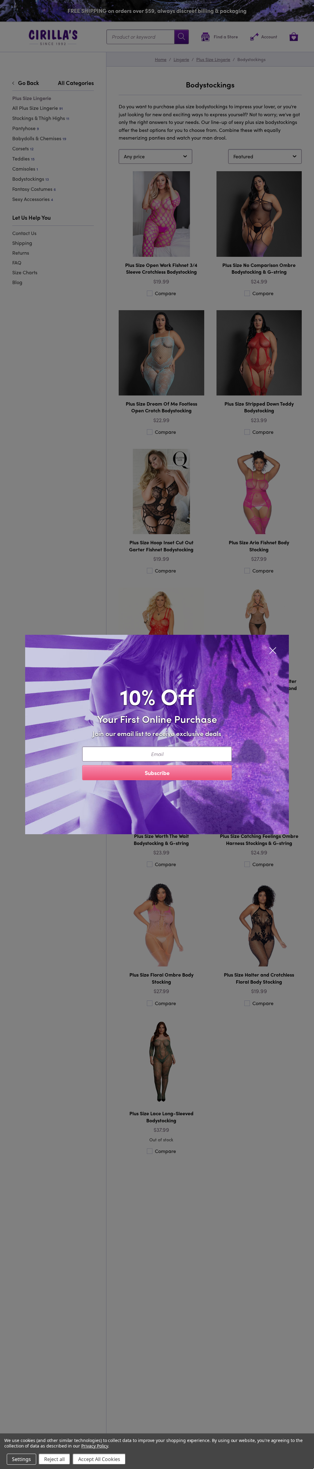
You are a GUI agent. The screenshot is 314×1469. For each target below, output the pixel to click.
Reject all (54, 1459)
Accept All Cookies (99, 1459)
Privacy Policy (94, 1446)
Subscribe (157, 773)
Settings (21, 1459)
